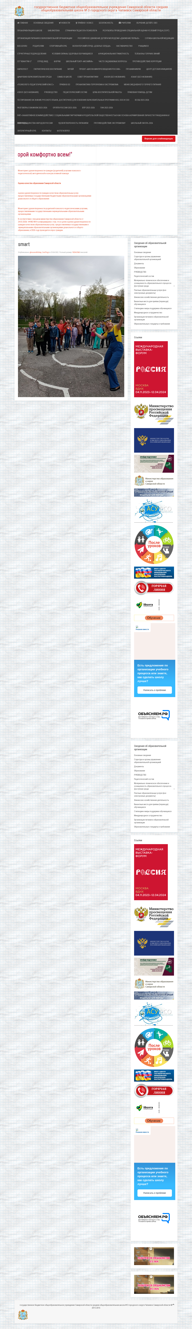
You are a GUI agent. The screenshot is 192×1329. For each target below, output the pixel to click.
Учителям (126, 23)
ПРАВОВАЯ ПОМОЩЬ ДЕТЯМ (139, 92)
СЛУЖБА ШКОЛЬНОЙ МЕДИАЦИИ (159, 38)
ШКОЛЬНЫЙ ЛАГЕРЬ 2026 (142, 123)
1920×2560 (76, 252)
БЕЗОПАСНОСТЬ (106, 23)
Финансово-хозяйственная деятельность (151, 297)
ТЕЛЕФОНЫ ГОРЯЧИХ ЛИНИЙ (147, 53)
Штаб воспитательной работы (107, 92)
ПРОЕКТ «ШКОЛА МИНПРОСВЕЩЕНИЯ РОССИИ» (99, 69)
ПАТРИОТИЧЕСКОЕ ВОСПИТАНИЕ (48, 69)
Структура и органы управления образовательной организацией (147, 257)
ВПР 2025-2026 (88, 107)
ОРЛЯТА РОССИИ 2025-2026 (65, 107)
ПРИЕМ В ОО (64, 84)
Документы (139, 263)
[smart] (71, 326)
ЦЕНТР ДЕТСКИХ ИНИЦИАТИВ (159, 69)
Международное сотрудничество (148, 312)
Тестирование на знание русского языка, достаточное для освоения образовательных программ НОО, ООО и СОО (73, 100)
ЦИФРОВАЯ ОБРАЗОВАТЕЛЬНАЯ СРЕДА (34, 77)
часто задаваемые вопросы (113, 61)
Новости (65, 23)
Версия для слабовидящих (158, 138)
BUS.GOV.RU (22, 46)
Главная (23, 23)
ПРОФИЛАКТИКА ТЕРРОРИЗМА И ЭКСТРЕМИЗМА (97, 84)
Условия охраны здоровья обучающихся (72, 53)
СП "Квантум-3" (24, 61)
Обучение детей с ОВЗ (146, 23)
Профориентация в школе (29, 30)
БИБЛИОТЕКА (54, 30)
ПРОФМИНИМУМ (133, 69)
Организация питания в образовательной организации (44, 38)
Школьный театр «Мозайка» (79, 61)
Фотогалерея (63, 131)
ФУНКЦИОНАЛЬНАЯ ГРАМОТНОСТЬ (113, 53)
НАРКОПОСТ (22, 69)
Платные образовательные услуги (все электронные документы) (150, 291)
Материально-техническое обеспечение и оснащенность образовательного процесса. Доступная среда (153, 283)
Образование (139, 268)
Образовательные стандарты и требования (152, 324)
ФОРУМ (57, 61)
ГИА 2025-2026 (106, 107)
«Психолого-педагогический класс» (35, 84)
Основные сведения (43, 23)
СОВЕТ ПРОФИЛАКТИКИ (87, 77)
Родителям (38, 46)
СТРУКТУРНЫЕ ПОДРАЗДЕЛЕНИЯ (31, 53)
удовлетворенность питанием (73, 123)
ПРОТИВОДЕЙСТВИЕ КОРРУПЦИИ (147, 61)
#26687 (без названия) (141, 77)
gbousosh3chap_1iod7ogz (39, 252)
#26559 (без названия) (114, 77)
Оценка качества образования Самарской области (39, 183)
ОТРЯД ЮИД (42, 61)
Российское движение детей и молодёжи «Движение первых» (108, 38)
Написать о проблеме (154, 690)
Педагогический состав (75, 92)
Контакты (46, 131)
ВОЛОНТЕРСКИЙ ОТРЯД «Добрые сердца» (92, 46)
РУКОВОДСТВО (50, 92)
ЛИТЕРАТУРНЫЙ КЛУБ (26, 131)
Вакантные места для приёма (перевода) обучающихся (151, 302)
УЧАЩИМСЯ (143, 46)
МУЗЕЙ (71, 69)
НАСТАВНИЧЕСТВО (124, 46)
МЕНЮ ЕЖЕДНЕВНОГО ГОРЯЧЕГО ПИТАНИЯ (142, 84)
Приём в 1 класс (85, 23)
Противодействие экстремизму (109, 123)
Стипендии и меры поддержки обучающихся (152, 308)
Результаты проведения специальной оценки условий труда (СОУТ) (136, 30)
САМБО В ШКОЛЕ (64, 77)
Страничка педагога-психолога (81, 30)
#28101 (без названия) (28, 92)
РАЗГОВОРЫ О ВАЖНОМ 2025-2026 (32, 107)
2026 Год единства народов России (35, 123)
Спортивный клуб (58, 46)
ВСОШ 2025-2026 (142, 100)
